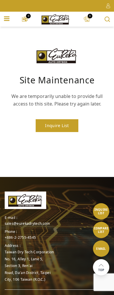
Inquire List (57, 125)
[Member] (108, 5)
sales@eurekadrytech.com (27, 223)
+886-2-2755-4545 (20, 237)
